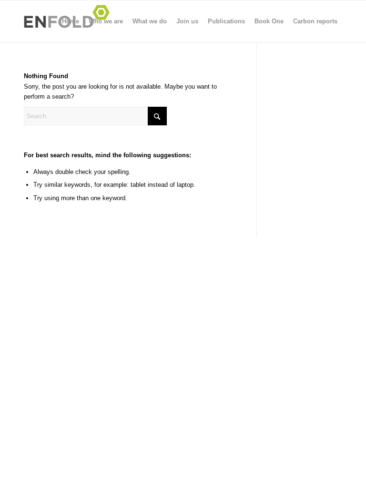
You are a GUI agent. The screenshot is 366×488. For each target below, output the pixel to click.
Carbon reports (315, 21)
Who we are (106, 21)
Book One (269, 21)
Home (70, 21)
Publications (226, 21)
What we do (149, 21)
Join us (187, 21)
